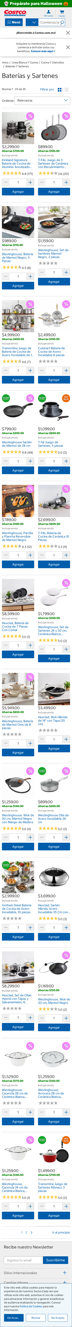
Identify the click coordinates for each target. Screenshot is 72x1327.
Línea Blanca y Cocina (25, 62)
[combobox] (32, 22)
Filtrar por (47, 89)
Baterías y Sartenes (17, 66)
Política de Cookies (31, 1306)
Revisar (35, 1318)
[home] (15, 13)
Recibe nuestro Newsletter (28, 1247)
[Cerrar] (68, 33)
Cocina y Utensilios (52, 62)
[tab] (36, 1272)
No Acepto (57, 1318)
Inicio (5, 62)
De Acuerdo (14, 1318)
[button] (62, 22)
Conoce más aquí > (43, 51)
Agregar (18, 191)
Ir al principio (61, 1232)
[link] (18, 142)
